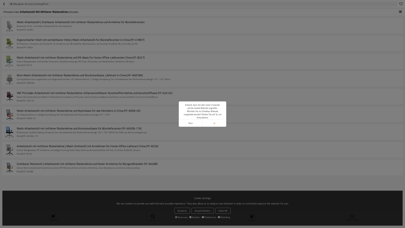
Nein (190, 123)
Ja (214, 123)
